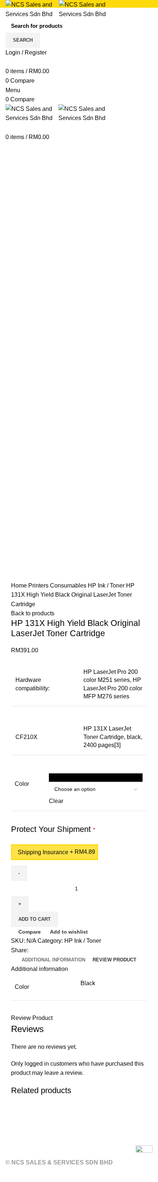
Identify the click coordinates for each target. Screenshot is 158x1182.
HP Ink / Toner (107, 585)
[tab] (53, 960)
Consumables (69, 585)
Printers (39, 585)
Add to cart (34, 919)
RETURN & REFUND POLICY (46, 1137)
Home (19, 585)
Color (22, 784)
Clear (56, 801)
